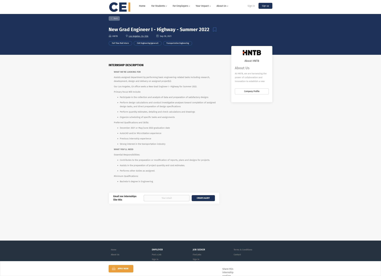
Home (113, 249)
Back (115, 18)
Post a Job (156, 254)
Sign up (265, 6)
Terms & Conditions (243, 249)
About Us (115, 254)
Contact (237, 254)
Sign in (251, 5)
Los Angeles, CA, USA (138, 36)
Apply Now (123, 268)
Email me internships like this (124, 198)
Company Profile (252, 91)
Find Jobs (197, 254)
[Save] (214, 29)
